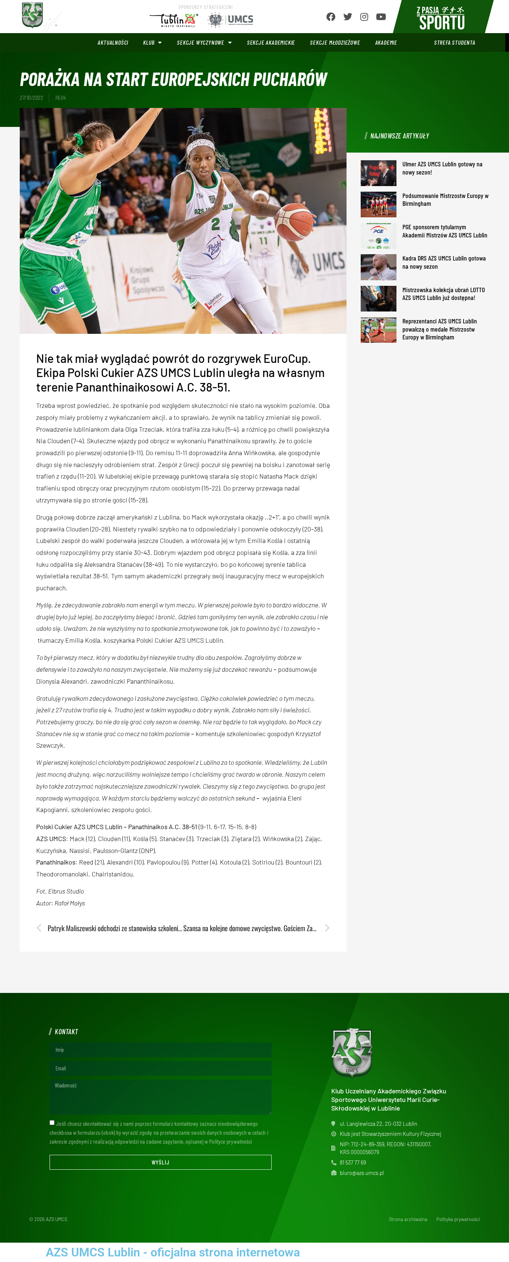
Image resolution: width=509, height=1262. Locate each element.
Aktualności (113, 42)
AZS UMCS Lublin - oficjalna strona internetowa (173, 1252)
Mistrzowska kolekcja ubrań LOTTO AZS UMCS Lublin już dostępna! (443, 293)
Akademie (386, 42)
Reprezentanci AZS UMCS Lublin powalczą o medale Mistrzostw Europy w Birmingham (439, 329)
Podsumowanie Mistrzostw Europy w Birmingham (445, 199)
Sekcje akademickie (271, 42)
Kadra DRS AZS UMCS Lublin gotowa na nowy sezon (444, 262)
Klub (148, 42)
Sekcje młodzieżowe (335, 42)
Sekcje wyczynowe (200, 42)
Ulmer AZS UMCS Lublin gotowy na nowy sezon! (442, 168)
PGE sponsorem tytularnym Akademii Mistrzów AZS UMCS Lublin (444, 231)
